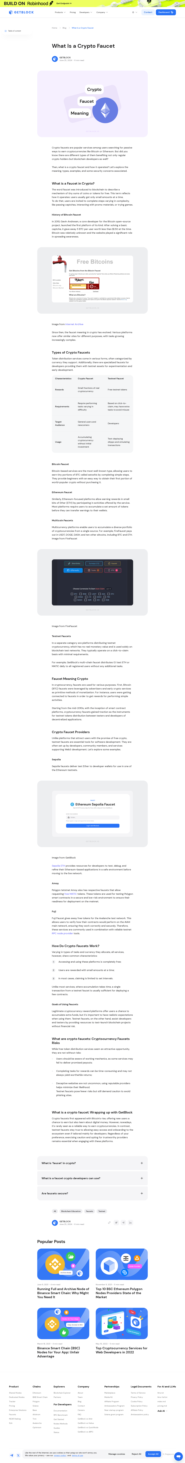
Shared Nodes (15, 1393)
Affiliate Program (111, 1401)
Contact (148, 12)
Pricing (73, 12)
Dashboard (164, 12)
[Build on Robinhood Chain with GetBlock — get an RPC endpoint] (92, 3)
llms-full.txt (162, 1397)
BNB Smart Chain (40, 1397)
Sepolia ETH (58, 865)
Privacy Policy (137, 1397)
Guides (57, 1428)
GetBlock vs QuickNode (88, 1427)
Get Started (59, 1419)
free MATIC (70, 894)
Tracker (12, 1401)
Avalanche (37, 1423)
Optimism (37, 1427)
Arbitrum (36, 1414)
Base (35, 1410)
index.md (162, 1401)
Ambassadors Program (114, 1406)
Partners (57, 1397)
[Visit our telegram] (11, 1455)
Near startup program (114, 1410)
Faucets (89, 1211)
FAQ (79, 1414)
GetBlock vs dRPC (85, 1432)
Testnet (101, 1211)
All (55, 1211)
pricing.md (162, 1406)
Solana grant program (114, 1414)
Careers (81, 1410)
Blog (64, 28)
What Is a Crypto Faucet (83, 28)
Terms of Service (138, 1393)
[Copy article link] (109, 1222)
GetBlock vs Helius (86, 1423)
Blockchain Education (71, 1211)
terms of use (77, 1455)
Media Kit (108, 1397)
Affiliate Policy (137, 1410)
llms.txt (161, 1393)
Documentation (60, 1410)
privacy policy (60, 1455)
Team (80, 1397)
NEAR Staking (15, 1419)
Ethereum (37, 1393)
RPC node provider (62, 933)
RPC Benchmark (61, 1415)
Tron (34, 1419)
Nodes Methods (61, 1423)
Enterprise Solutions (17, 1410)
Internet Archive (74, 324)
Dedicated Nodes (17, 1397)
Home (54, 28)
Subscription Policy (139, 1406)
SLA (10, 1423)
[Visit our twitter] (18, 1455)
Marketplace (109, 1393)
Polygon (36, 1401)
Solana (35, 1406)
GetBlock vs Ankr (85, 1419)
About (80, 1393)
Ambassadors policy (140, 1414)
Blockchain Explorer (62, 1393)
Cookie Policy (136, 1401)
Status (56, 1432)
